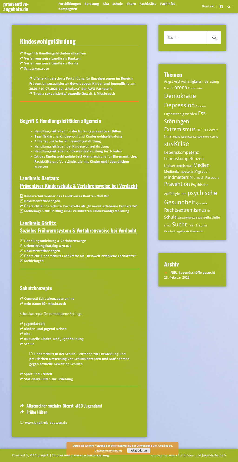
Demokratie (180, 95)
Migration (202, 171)
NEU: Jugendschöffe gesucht (193, 272)
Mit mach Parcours (204, 177)
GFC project (39, 455)
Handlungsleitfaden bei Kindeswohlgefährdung (71, 146)
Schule (117, 4)
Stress (167, 225)
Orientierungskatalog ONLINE (47, 246)
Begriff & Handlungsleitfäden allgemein (55, 53)
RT (208, 210)
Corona (179, 87)
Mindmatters (176, 177)
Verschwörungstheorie (176, 231)
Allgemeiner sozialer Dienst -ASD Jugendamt (64, 406)
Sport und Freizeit (38, 374)
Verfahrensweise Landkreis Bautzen (52, 58)
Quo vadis (201, 203)
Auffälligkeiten (192, 81)
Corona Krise (195, 88)
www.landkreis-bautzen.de (45, 423)
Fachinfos (167, 4)
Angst (168, 81)
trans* (191, 225)
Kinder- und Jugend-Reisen (45, 329)
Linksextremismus (178, 166)
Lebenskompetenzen (184, 158)
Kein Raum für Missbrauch (45, 304)
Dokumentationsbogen (42, 201)
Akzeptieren (139, 450)
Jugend (176, 136)
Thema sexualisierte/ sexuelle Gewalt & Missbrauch (74, 93)
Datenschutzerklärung (91, 455)
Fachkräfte (147, 4)
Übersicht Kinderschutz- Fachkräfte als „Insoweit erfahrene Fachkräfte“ (80, 206)
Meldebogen (34, 261)
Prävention (177, 184)
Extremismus (179, 129)
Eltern (131, 4)
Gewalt (212, 130)
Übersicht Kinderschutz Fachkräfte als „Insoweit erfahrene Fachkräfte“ (80, 256)
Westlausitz (196, 231)
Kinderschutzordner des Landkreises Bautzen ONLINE (66, 196)
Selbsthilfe (211, 217)
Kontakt (208, 6)
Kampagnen (67, 9)
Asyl (177, 81)
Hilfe (168, 136)
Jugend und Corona (207, 136)
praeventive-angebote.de (16, 6)
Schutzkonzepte (36, 68)
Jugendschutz (188, 136)
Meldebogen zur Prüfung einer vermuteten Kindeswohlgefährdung (76, 211)
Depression (179, 105)
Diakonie (201, 106)
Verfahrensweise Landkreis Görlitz (51, 63)
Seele (199, 217)
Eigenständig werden (180, 114)
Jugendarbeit (34, 324)
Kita (106, 4)
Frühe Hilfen (36, 412)
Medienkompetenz (178, 171)
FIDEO (201, 130)
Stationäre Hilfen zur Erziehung (48, 379)
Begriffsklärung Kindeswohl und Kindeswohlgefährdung (78, 136)
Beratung (91, 4)
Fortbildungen (69, 4)
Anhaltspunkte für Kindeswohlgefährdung (67, 141)
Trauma (202, 225)
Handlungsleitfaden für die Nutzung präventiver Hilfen (77, 131)
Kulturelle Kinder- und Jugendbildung (54, 339)
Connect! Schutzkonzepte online (49, 298)
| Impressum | (61, 455)
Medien (201, 165)
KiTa (168, 144)
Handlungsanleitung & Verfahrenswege (55, 241)
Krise (181, 144)
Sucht (179, 224)
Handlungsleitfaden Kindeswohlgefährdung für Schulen (78, 151)
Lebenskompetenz (181, 152)
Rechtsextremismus (185, 210)
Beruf (167, 88)
